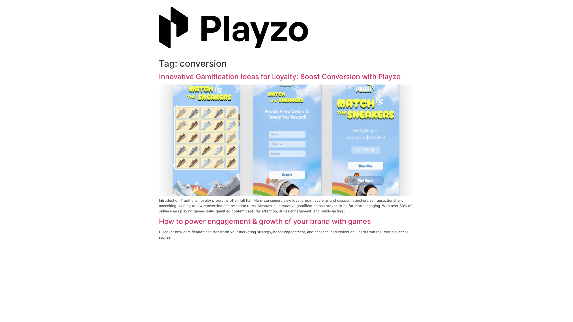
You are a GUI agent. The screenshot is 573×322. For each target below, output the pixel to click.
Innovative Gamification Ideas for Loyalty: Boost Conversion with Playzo (280, 76)
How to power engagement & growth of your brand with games (265, 221)
